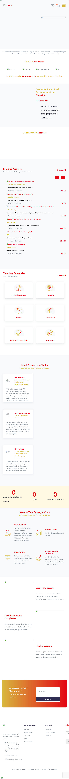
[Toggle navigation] (63, 5)
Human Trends (21, 185)
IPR (8, 235)
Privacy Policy (48, 729)
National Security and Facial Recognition (19, 200)
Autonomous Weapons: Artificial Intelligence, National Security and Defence (30, 213)
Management (11, 222)
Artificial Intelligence (13, 197)
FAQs (25, 738)
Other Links (48, 725)
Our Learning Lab (29, 725)
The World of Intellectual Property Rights (19, 238)
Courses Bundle (11, 185)
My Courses (27, 735)
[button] (5, 69)
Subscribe (48, 699)
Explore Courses (28, 732)
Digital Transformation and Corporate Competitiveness (23, 225)
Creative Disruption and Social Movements (20, 188)
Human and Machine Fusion (15, 251)
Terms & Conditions (50, 732)
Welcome (26, 729)
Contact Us (47, 735)
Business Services (28, 742)
